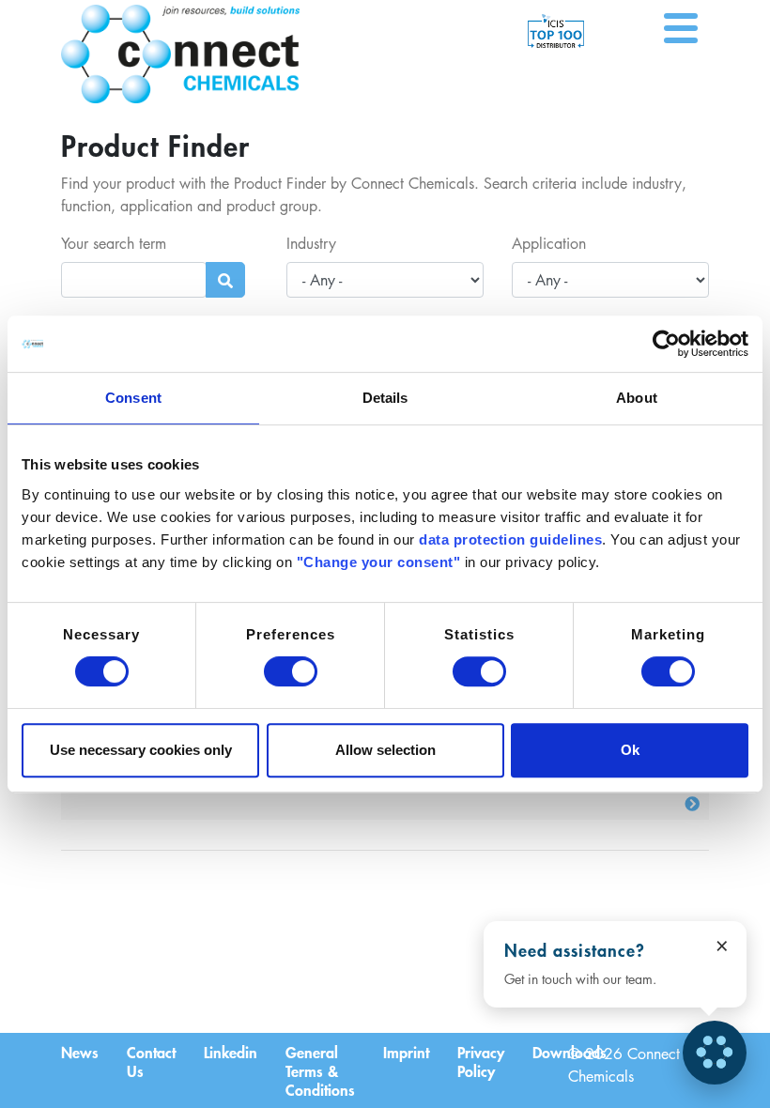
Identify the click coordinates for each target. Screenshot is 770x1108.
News (80, 1051)
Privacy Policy (480, 1061)
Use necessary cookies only (141, 750)
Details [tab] (385, 398)
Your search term (113, 243)
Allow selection (385, 750)
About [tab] (636, 398)
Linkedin (230, 1051)
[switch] (290, 671)
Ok (630, 750)
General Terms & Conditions (320, 1070)
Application (549, 243)
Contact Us (151, 1061)
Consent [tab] (133, 398)
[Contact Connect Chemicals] (715, 1053)
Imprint (406, 1051)
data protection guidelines (510, 539)
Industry (311, 243)
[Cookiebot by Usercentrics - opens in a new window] (666, 344)
